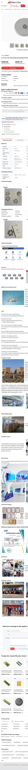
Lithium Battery (4, 724)
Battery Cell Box (5, 758)
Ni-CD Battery (4, 728)
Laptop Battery (16, 724)
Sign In (3, 134)
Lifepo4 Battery (4, 726)
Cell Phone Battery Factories (8, 754)
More (2, 760)
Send (12, 648)
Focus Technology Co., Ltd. (16, 764)
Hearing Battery (16, 726)
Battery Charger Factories (7, 751)
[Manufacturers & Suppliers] (14, 2)
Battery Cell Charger (20, 754)
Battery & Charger (17, 9)
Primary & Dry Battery (6, 742)
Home (2, 9)
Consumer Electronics (9, 9)
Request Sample (24, 71)
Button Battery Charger (16, 758)
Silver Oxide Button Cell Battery (8, 745)
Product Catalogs (19, 721)
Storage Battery (17, 742)
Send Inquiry (13, 68)
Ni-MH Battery (16, 728)
